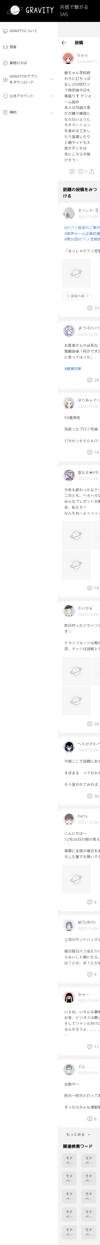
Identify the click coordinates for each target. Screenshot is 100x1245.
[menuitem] (29, 31)
